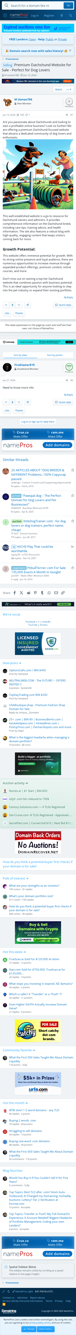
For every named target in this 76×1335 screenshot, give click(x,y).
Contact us (8, 1297)
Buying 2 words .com (22, 1120)
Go (68, 5)
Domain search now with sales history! (36, 51)
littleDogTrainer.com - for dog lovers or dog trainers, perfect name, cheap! (38, 525)
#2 (71, 380)
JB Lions (26, 744)
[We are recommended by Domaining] (9, 1312)
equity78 (15, 554)
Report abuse (37, 1297)
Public (50, 39)
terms (47, 1322)
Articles (44, 624)
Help (68, 1301)
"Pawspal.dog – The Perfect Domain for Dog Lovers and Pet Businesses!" (36, 499)
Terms (49, 1301)
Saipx (21, 730)
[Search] (70, 15)
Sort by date (20, 355)
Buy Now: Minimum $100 (35, 508)
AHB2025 (16, 508)
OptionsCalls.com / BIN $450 (27, 670)
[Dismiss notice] (69, 51)
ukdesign (15, 482)
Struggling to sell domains (25, 1131)
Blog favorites (13, 1170)
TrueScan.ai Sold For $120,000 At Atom (34, 959)
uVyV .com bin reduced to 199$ (29, 799)
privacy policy (36, 1322)
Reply (70, 297)
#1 (71, 114)
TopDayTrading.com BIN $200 (28, 695)
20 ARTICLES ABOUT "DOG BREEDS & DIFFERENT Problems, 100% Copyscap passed (38, 474)
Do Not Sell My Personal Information (23, 1301)
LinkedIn (46, 621)
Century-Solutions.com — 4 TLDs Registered (37, 807)
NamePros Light (24, 1291)
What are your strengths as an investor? (34, 885)
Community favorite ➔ (19, 1050)
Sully (24, 1064)
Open (32, 39)
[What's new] (61, 15)
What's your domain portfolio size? (31, 896)
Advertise (22, 1297)
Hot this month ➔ (15, 1103)
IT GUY (14, 533)
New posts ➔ (12, 663)
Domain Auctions (28, 533)
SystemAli (26, 688)
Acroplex (25, 1207)
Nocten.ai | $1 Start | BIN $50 (28, 791)
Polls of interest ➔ (15, 878)
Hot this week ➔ (14, 952)
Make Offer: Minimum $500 (35, 575)
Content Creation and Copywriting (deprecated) (46, 482)
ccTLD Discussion (31, 554)
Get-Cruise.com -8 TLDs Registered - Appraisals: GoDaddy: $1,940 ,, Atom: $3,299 (41, 815)
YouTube (32, 624)
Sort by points (55, 355)
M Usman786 (11, 75)
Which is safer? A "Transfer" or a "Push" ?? (35, 994)
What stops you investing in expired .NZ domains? (40, 983)
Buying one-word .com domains (29, 1141)
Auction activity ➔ (15, 783)
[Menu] (5, 15)
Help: (41, 39)
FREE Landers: (18, 39)
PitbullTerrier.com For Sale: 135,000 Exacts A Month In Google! (38, 570)
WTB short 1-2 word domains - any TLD (34, 1110)
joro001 (15, 575)
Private (62, 39)
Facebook (30, 621)
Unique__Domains (29, 712)
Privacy (59, 1301)
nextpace (23, 673)
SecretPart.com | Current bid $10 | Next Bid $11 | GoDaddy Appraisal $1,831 (41, 823)
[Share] (67, 115)
